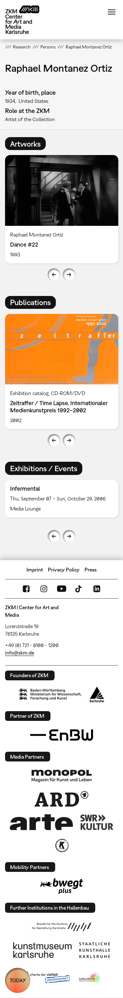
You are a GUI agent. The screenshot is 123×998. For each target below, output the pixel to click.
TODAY (18, 980)
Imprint (34, 569)
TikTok (79, 589)
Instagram (44, 589)
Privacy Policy (64, 569)
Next (69, 274)
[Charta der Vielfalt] (45, 978)
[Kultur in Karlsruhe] (61, 845)
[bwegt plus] (61, 886)
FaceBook (26, 589)
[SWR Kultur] (96, 822)
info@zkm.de (19, 652)
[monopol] (61, 775)
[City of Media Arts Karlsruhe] (90, 978)
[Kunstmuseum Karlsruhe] (42, 950)
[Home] (27, 19)
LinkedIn (97, 589)
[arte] (41, 822)
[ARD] (61, 799)
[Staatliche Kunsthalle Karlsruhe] (94, 950)
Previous (54, 274)
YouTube (61, 589)
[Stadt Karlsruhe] (97, 694)
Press (91, 569)
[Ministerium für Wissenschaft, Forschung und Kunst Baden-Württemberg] (50, 694)
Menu (111, 12)
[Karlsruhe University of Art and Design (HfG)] (61, 927)
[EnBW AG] (61, 735)
